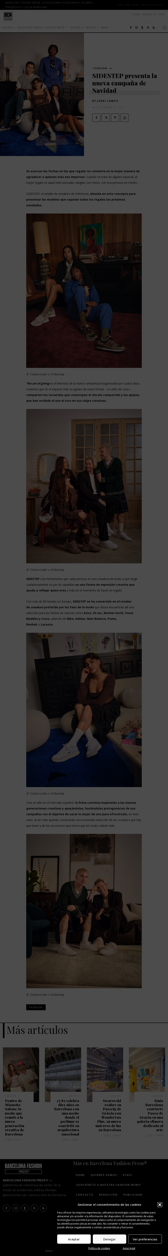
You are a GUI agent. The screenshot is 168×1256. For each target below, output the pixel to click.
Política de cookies (99, 1248)
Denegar (109, 1239)
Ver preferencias (145, 1239)
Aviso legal (129, 1248)
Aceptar (74, 1239)
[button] (160, 1205)
